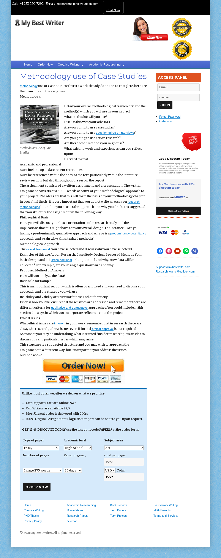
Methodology (29, 86)
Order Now (45, 64)
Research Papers (77, 515)
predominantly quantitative (128, 233)
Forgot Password (169, 116)
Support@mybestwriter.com (173, 267)
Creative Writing (69, 64)
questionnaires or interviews (115, 132)
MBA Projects (162, 510)
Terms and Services (165, 515)
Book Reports (118, 505)
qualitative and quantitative (69, 307)
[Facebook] (160, 251)
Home (28, 64)
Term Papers (118, 510)
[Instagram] (168, 251)
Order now (165, 121)
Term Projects (119, 515)
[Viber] (194, 251)
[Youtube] (177, 251)
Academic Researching (105, 64)
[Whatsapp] (186, 251)
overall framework (38, 249)
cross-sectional (61, 259)
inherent (59, 323)
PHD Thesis (31, 515)
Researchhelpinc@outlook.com (175, 271)
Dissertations (75, 510)
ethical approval (102, 328)
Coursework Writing (165, 505)
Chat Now (113, 10)
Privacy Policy (33, 521)
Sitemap (72, 521)
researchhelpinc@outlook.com (77, 3)
